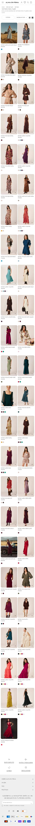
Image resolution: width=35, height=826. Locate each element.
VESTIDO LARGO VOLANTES (24, 135)
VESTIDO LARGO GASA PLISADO (8, 347)
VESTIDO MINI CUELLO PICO (24, 589)
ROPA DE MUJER (9, 7)
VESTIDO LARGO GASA (6, 407)
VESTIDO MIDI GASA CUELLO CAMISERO (7, 528)
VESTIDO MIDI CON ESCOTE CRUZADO (24, 408)
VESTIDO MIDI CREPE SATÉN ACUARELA (24, 347)
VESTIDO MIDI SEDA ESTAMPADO (8, 75)
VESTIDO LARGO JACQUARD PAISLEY (9, 45)
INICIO (3, 7)
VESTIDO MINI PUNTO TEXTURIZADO (23, 619)
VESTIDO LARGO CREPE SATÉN (24, 498)
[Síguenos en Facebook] (9, 811)
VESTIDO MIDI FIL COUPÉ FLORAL (8, 317)
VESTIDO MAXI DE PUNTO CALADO (26, 317)
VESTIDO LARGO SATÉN (23, 558)
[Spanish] (24, 811)
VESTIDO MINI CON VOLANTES (8, 619)
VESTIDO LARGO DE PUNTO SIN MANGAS (8, 559)
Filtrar (8, 17)
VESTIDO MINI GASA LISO (23, 105)
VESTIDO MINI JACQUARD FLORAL (25, 256)
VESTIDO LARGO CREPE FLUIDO (25, 528)
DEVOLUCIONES (25, 770)
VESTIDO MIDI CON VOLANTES (25, 75)
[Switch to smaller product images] (32, 17)
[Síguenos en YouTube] (18, 811)
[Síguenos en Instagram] (13, 811)
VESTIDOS (17, 7)
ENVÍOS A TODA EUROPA (26, 762)
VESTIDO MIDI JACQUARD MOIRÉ (8, 377)
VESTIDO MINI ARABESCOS (23, 44)
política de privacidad (19, 805)
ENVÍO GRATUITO (9, 762)
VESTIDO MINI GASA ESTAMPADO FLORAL (8, 257)
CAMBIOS (9, 771)
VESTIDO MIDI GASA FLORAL (7, 135)
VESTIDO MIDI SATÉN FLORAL (7, 166)
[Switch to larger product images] (29, 17)
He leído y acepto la (14, 805)
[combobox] (24, 811)
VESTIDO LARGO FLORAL (6, 226)
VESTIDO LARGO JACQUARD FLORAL (26, 196)
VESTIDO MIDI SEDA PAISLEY (7, 105)
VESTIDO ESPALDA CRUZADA (7, 740)
